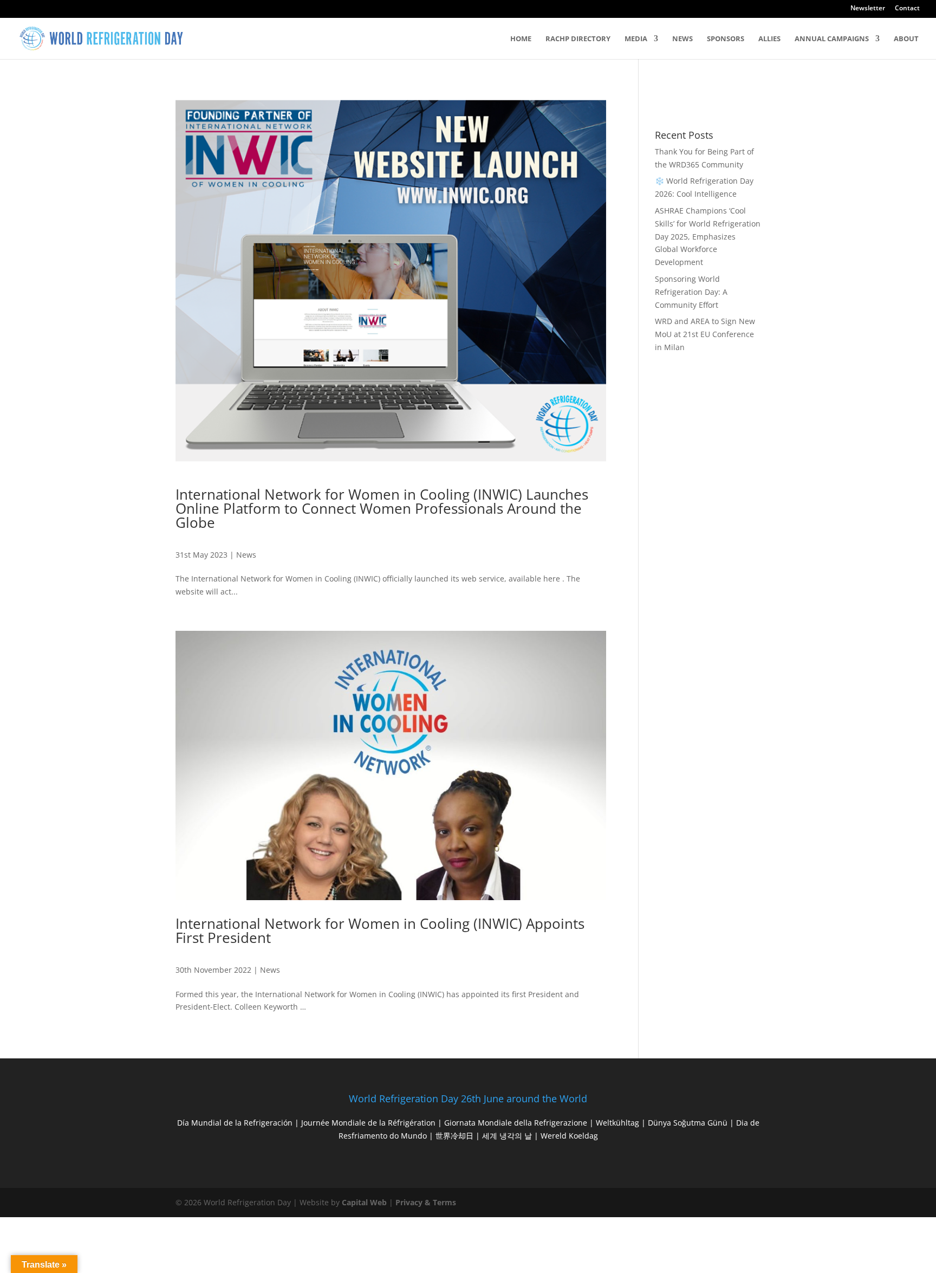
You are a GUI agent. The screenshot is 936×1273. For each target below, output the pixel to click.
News (682, 38)
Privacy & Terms (425, 1202)
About (906, 38)
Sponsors (725, 38)
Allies (769, 38)
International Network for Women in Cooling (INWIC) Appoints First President (380, 930)
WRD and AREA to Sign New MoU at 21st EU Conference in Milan (705, 334)
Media (636, 38)
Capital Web (364, 1202)
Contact (907, 8)
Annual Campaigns (832, 38)
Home (520, 38)
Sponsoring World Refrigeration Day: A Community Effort (691, 292)
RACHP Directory (577, 38)
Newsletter (867, 8)
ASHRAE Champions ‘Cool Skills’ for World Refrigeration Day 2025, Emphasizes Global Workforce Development (707, 236)
